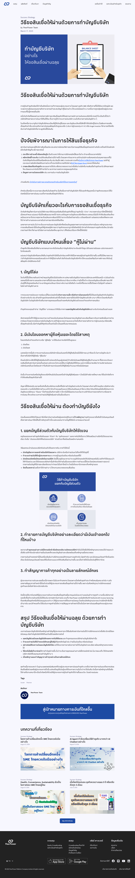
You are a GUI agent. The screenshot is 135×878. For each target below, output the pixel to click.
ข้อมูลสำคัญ (47, 4)
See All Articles (67, 821)
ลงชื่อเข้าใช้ (98, 4)
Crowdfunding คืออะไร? (76, 845)
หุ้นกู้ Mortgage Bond (79, 163)
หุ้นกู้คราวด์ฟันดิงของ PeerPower (90, 160)
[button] (10, 861)
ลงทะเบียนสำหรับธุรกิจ (113, 4)
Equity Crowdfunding (54, 845)
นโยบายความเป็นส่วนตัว (109, 869)
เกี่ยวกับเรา (35, 4)
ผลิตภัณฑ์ (24, 4)
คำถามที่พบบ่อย (116, 850)
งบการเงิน (93, 848)
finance (29, 682)
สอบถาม (128, 4)
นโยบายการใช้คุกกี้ (124, 869)
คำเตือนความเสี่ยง (75, 853)
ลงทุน (15, 4)
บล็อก (113, 848)
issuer (23, 682)
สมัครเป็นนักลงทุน (75, 848)
